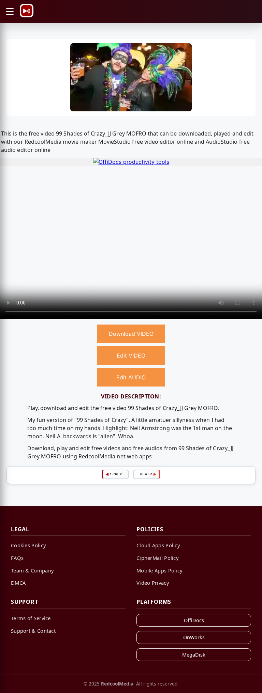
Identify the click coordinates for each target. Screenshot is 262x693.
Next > (146, 474)
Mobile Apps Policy (159, 570)
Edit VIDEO (131, 355)
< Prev (116, 474)
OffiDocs (194, 620)
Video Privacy (152, 582)
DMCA (18, 582)
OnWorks (194, 637)
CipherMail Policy (157, 557)
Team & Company (32, 570)
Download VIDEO (131, 333)
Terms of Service (31, 618)
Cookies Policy (28, 545)
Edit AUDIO (131, 377)
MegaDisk (193, 654)
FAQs (17, 557)
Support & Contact (33, 630)
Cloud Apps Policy (158, 545)
